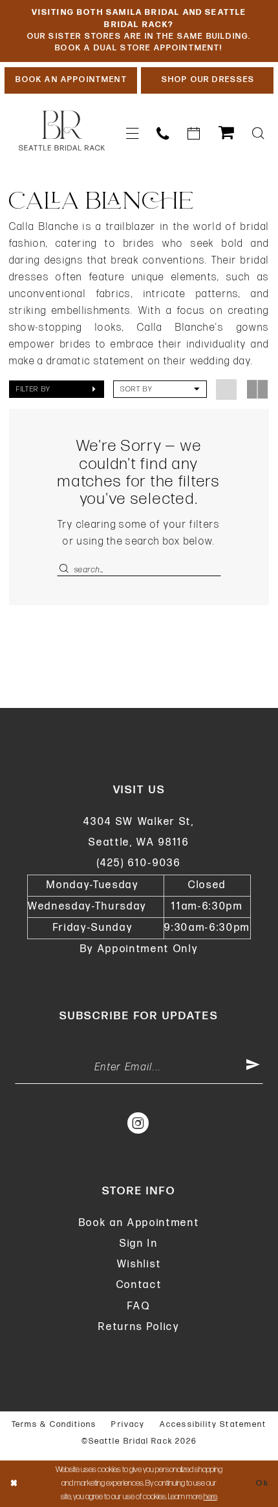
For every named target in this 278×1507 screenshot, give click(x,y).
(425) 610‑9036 (138, 863)
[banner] (62, 131)
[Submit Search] (65, 570)
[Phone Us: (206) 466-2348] (162, 133)
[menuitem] (131, 133)
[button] (131, 133)
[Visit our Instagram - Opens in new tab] (139, 1123)
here (210, 1496)
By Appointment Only (139, 949)
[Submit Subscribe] (253, 1068)
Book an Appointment (139, 1223)
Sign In (139, 1244)
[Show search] (258, 133)
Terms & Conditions (54, 1424)
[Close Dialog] (14, 1484)
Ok (263, 1483)
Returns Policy (138, 1327)
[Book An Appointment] (193, 133)
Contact (139, 1285)
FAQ (138, 1306)
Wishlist (139, 1264)
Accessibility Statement (213, 1424)
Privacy (128, 1424)
